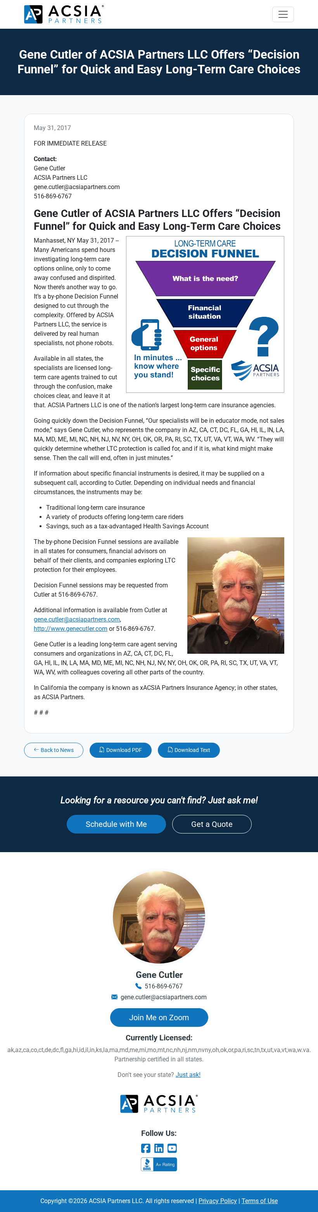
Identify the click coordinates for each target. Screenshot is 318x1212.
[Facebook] (145, 1149)
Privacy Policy (218, 1201)
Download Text (192, 750)
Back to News (57, 750)
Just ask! (188, 1074)
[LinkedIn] (159, 1149)
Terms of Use (260, 1201)
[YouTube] (172, 1149)
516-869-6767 (164, 986)
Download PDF (124, 750)
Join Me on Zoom (159, 1017)
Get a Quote (212, 824)
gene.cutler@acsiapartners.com (77, 619)
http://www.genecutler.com (70, 628)
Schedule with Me (116, 824)
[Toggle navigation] (283, 14)
